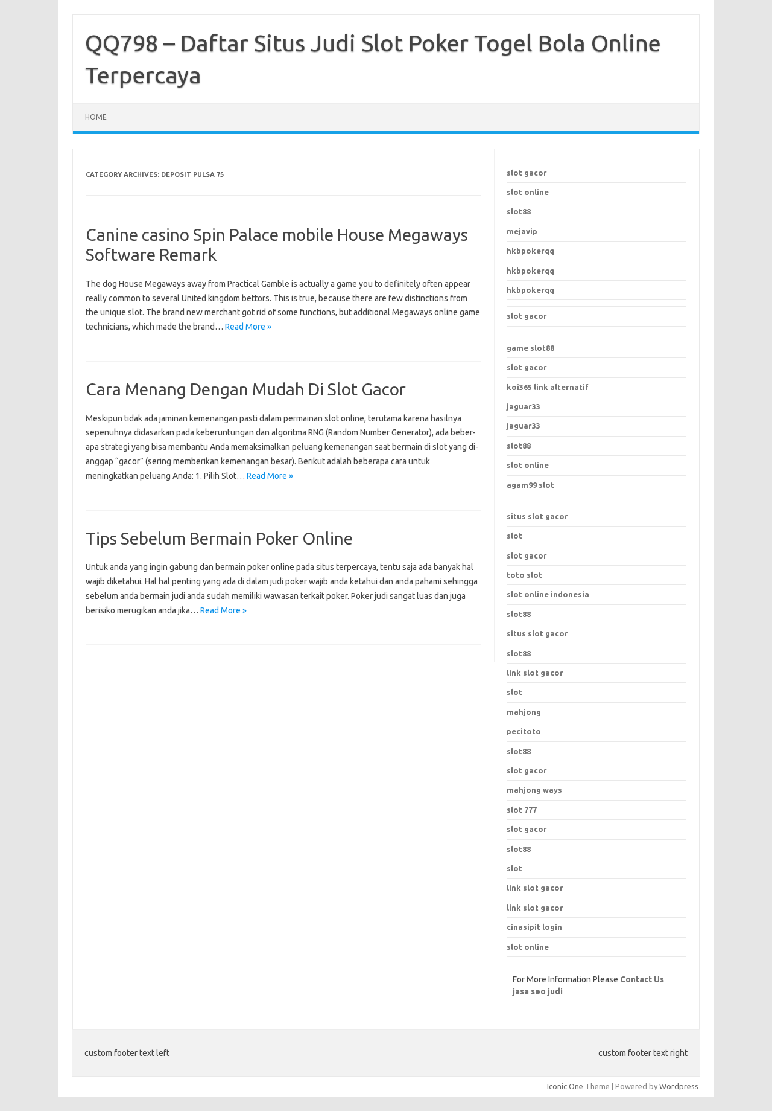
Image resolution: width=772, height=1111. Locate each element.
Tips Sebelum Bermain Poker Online (219, 538)
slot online (528, 192)
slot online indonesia (548, 594)
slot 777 (522, 809)
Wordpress (678, 1086)
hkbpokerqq (530, 250)
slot (514, 535)
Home (96, 117)
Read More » (248, 326)
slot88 (519, 211)
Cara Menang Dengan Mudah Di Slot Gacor (246, 389)
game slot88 (530, 348)
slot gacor (527, 172)
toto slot (524, 575)
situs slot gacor (537, 516)
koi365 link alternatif (548, 387)
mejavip (522, 231)
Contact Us (642, 979)
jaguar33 (523, 406)
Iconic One (565, 1086)
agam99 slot (530, 485)
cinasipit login (534, 927)
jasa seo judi (538, 991)
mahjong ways (534, 790)
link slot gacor (535, 672)
